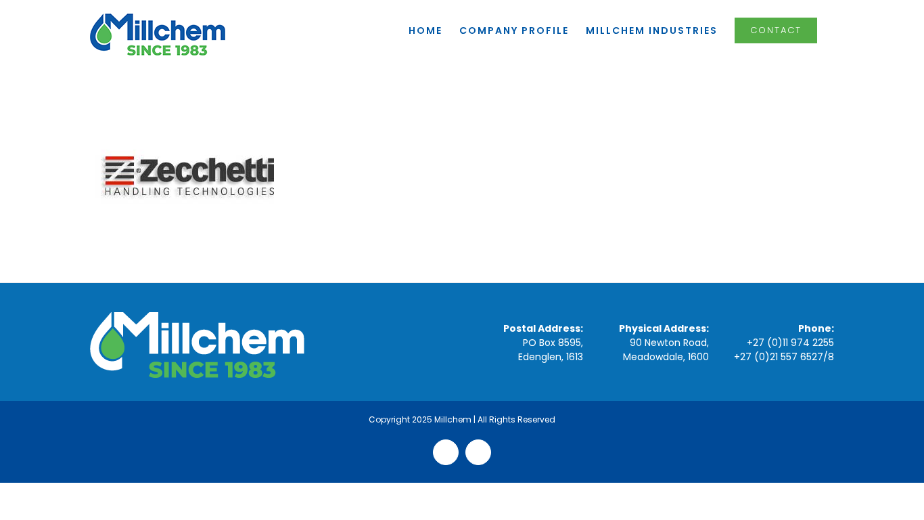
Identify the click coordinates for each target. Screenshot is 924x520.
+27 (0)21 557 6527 (778, 357)
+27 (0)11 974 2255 (790, 342)
